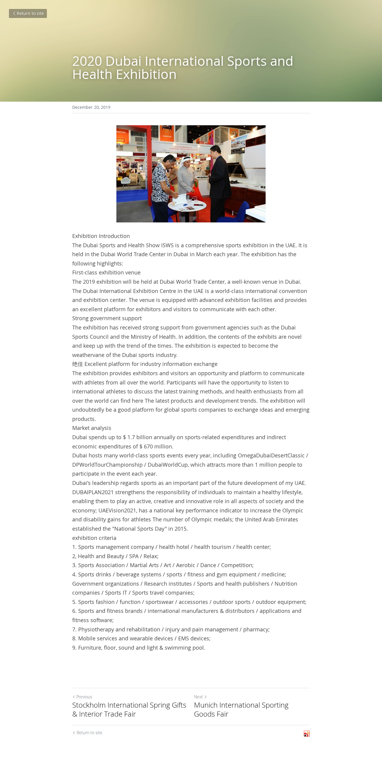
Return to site (30, 13)
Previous (84, 697)
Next (198, 697)
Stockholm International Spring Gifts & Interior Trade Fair (129, 709)
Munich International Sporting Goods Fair (241, 709)
